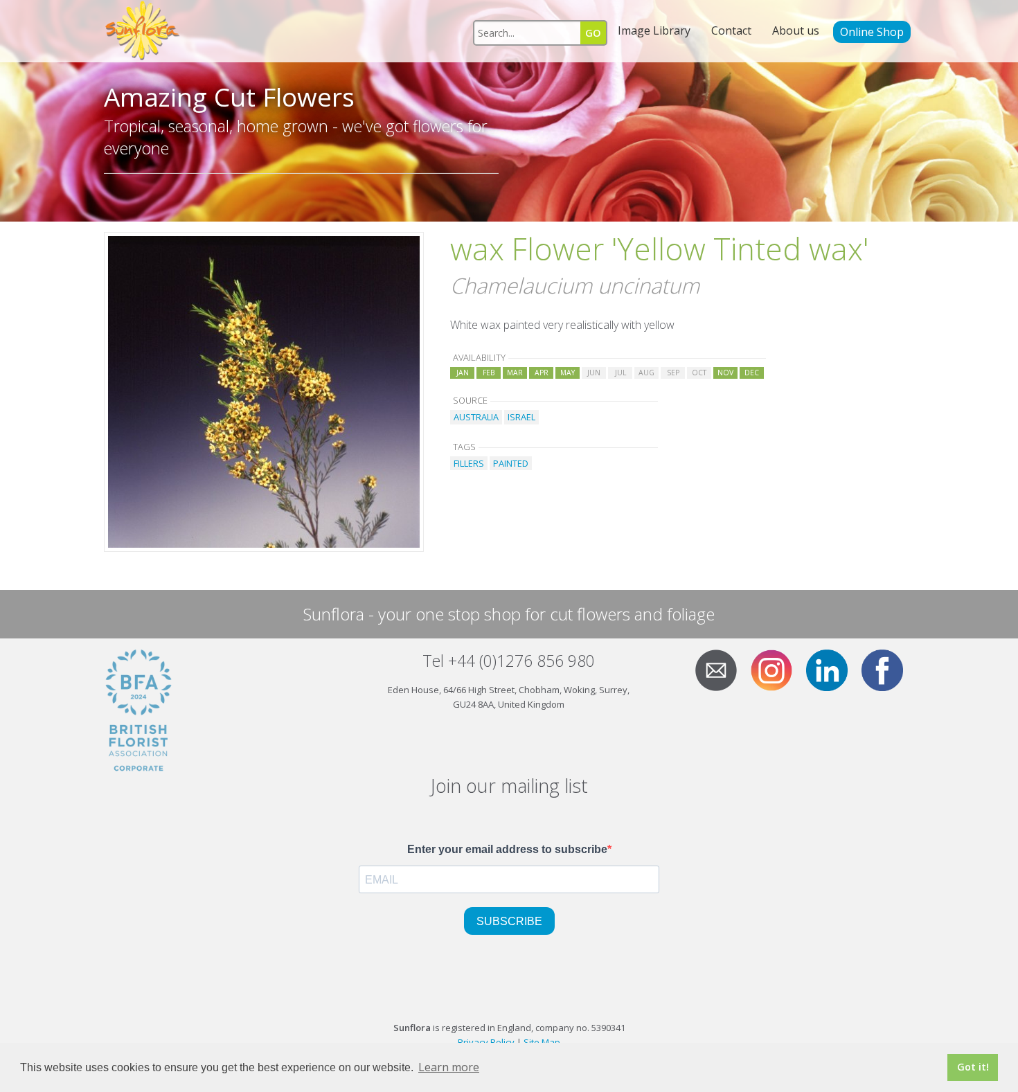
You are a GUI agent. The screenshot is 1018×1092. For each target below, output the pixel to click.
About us (795, 30)
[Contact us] (721, 669)
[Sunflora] (143, 31)
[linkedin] (832, 669)
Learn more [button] (448, 1067)
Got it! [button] (973, 1066)
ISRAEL (521, 417)
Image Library (654, 30)
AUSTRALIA (476, 417)
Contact (731, 30)
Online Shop (872, 31)
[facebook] (887, 669)
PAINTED (510, 463)
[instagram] (777, 669)
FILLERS (469, 463)
